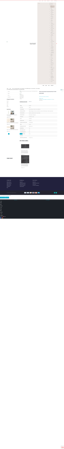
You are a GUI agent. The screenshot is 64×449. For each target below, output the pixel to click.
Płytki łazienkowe (9, 183)
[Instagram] (56, 85)
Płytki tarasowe (9, 185)
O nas (43, 85)
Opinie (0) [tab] (30, 101)
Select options (38, 143)
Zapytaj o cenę (41, 98)
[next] (63, 91)
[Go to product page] (25, 159)
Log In (1, 213)
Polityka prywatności (23, 183)
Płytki (7, 105)
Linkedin (56, 192)
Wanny (7, 106)
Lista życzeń (34, 184)
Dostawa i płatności (22, 185)
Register (1, 215)
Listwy (7, 102)
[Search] (55, 3)
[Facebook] (55, 85)
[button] (20, 134)
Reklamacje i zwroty (22, 184)
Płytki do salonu (9, 184)
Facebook (54, 192)
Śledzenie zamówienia (36, 183)
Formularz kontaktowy (36, 185)
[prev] (61, 91)
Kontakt (52, 85)
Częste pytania (22, 186)
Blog (49, 85)
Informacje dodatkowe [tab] (23, 101)
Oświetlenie (8, 186)
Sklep (46, 85)
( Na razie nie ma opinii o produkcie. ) (44, 96)
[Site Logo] (12, 44)
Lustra (7, 103)
